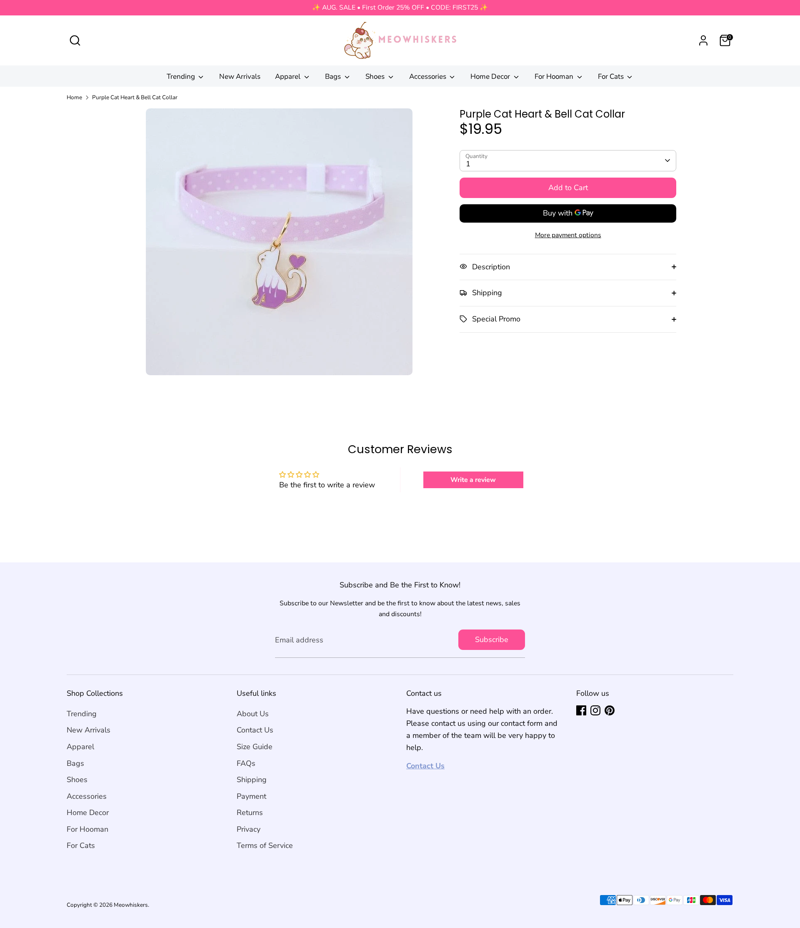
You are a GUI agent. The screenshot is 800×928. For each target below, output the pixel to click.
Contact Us (255, 730)
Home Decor (491, 76)
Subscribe (491, 640)
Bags (333, 76)
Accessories (428, 76)
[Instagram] (595, 710)
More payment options (568, 234)
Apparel (288, 76)
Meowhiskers (131, 905)
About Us (253, 714)
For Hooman (555, 76)
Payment (251, 796)
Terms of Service (265, 845)
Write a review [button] (473, 479)
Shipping (252, 780)
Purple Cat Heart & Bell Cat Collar (135, 97)
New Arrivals (239, 76)
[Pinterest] (610, 710)
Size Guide (254, 747)
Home (74, 97)
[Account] (703, 40)
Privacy (248, 829)
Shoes (375, 76)
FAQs (246, 763)
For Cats (611, 76)
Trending (182, 76)
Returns (250, 813)
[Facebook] (581, 710)
